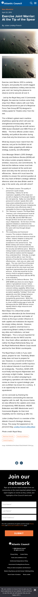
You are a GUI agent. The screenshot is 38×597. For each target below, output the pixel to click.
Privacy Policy (14, 554)
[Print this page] (16, 462)
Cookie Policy (24, 554)
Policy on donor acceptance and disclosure (19, 568)
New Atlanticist (7, 9)
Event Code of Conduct (14, 574)
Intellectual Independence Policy (19, 561)
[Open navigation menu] (35, 3)
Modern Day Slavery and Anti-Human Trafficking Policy (19, 571)
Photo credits (26, 574)
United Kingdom (8, 440)
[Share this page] (21, 462)
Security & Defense (22, 436)
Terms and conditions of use (19, 557)
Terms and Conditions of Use (16, 525)
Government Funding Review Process (19, 564)
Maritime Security (8, 436)
